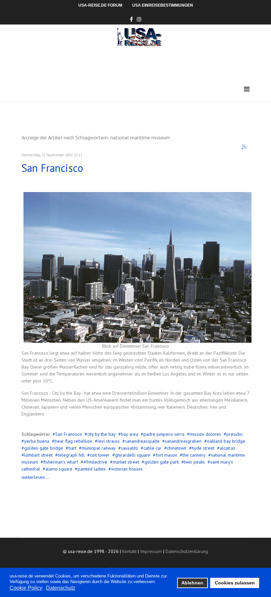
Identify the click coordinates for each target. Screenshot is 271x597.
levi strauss (108, 441)
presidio (234, 434)
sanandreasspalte (142, 441)
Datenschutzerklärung (187, 551)
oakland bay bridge (226, 441)
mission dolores (205, 434)
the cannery (194, 455)
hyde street (203, 448)
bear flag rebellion (73, 441)
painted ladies (92, 469)
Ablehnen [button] (192, 582)
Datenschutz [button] (60, 588)
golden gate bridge (43, 448)
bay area (129, 434)
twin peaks (194, 462)
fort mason (166, 455)
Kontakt (129, 551)
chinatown (176, 448)
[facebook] (131, 19)
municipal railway (99, 448)
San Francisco (52, 168)
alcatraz (227, 448)
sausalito (129, 448)
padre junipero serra (163, 434)
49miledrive (95, 462)
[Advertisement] (141, 64)
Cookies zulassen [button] (235, 582)
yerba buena (36, 441)
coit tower (100, 455)
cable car (152, 448)
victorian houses (127, 469)
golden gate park (161, 462)
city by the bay (101, 434)
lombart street (38, 455)
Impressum (151, 551)
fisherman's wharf (60, 462)
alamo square (58, 469)
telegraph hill (71, 455)
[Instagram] (139, 19)
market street (126, 462)
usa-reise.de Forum (100, 5)
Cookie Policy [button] (26, 588)
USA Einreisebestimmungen (162, 5)
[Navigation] (247, 89)
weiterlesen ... (35, 477)
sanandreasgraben (183, 441)
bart (72, 448)
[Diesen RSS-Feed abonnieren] (244, 147)
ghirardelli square (132, 455)
